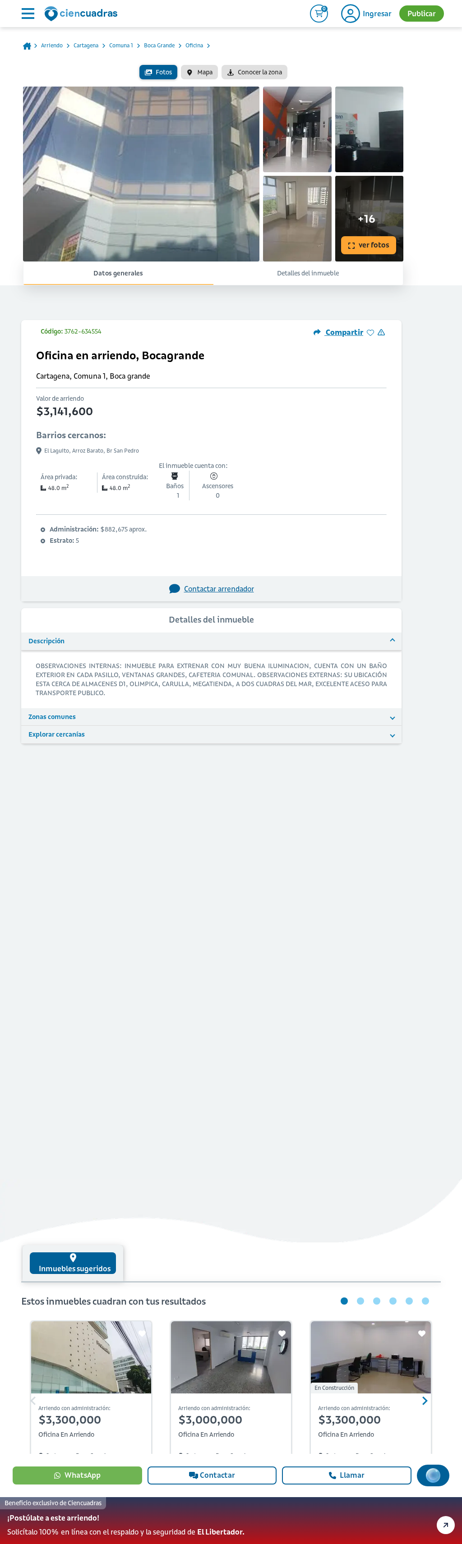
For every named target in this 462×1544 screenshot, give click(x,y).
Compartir (343, 332)
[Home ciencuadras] (82, 14)
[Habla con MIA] (433, 1475)
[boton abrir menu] (27, 13)
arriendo (52, 45)
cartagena (86, 45)
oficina (194, 45)
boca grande (159, 45)
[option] (158, 72)
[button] (231, 1520)
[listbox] (213, 72)
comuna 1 (121, 45)
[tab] (73, 1263)
